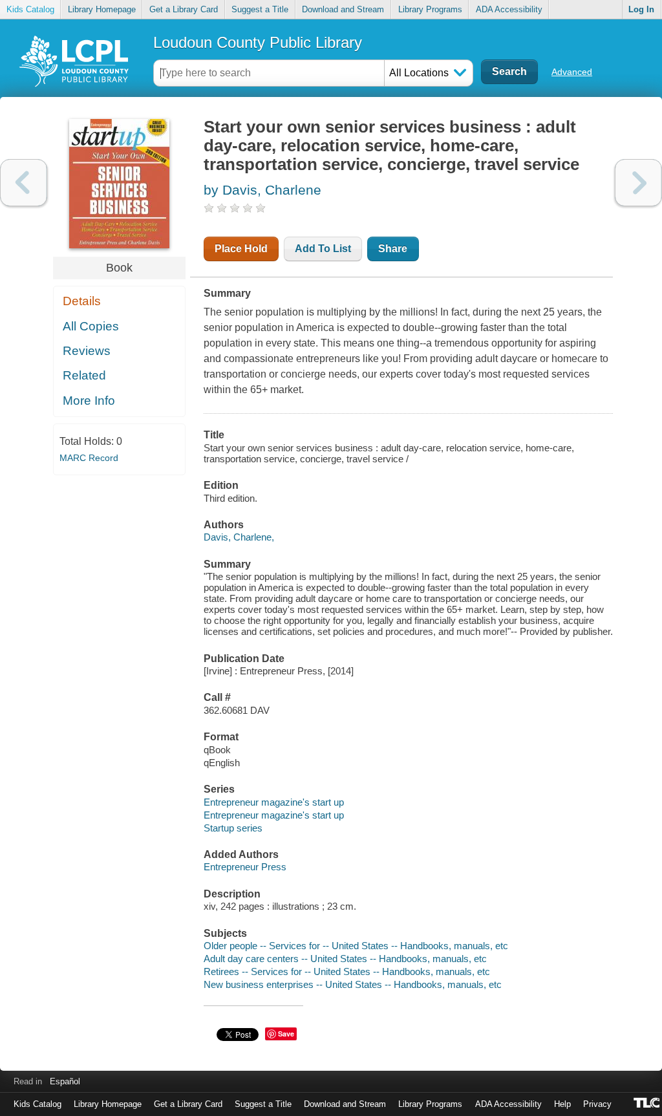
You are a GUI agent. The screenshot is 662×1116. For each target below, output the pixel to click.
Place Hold (241, 248)
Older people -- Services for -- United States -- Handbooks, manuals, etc (356, 945)
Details (82, 301)
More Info (89, 400)
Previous (23, 182)
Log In (641, 9)
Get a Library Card (183, 9)
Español (65, 1081)
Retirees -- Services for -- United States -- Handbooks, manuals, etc (347, 971)
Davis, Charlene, (239, 536)
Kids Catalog (30, 9)
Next (638, 182)
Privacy (597, 1104)
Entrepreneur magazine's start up (274, 802)
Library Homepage (102, 9)
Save (286, 1033)
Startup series (233, 827)
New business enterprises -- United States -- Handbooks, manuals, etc (353, 984)
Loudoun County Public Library (257, 42)
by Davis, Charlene (262, 189)
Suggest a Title (259, 9)
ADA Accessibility (509, 9)
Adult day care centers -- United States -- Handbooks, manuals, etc (345, 958)
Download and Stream (343, 9)
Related (84, 375)
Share (392, 248)
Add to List (323, 248)
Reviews (87, 351)
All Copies (91, 326)
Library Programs (430, 9)
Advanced (571, 72)
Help (562, 1104)
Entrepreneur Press (245, 866)
